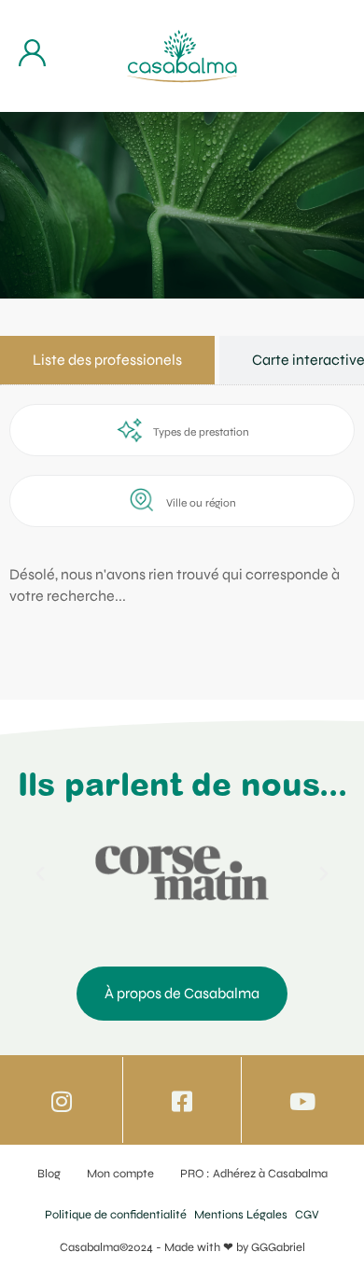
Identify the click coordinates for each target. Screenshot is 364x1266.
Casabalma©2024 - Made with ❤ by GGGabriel (182, 1247)
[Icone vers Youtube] (302, 1101)
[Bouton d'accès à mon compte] (32, 52)
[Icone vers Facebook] (181, 1101)
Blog (49, 1173)
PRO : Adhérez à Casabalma (254, 1173)
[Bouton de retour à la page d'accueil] (182, 56)
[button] (40, 874)
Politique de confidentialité (116, 1214)
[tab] (107, 360)
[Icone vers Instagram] (62, 1101)
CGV (307, 1214)
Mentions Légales (240, 1214)
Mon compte (120, 1173)
